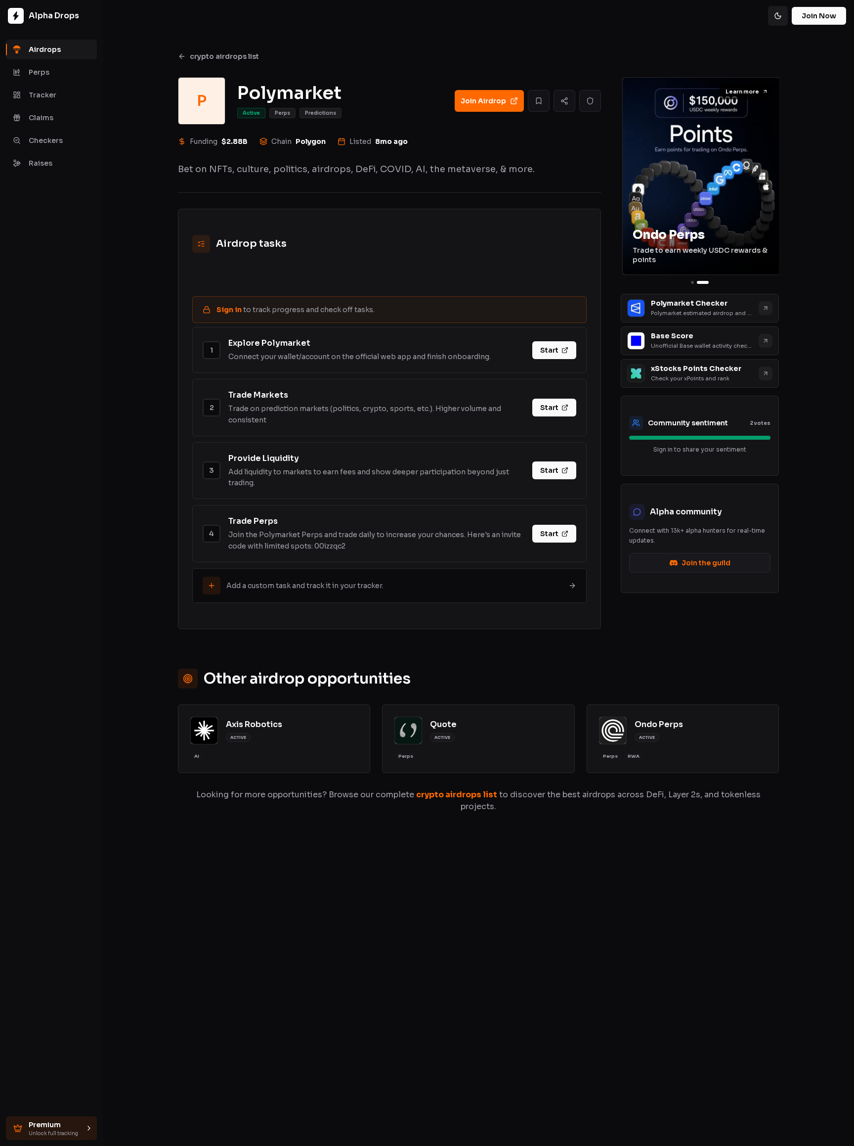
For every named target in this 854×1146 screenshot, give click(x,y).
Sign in (229, 309)
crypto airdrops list (224, 56)
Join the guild (706, 562)
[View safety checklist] (590, 101)
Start (549, 350)
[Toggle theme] (778, 16)
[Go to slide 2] (703, 282)
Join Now (819, 15)
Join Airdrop (483, 100)
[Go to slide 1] (692, 282)
